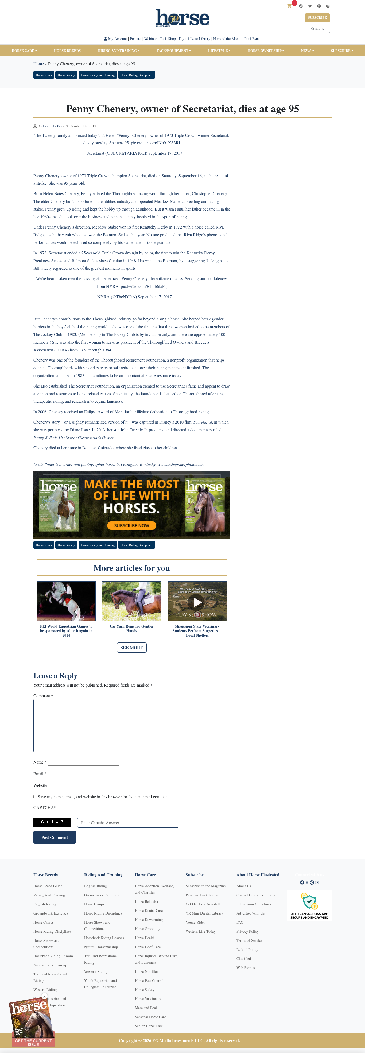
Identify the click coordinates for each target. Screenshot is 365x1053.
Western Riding (45, 989)
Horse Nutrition (147, 971)
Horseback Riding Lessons (53, 955)
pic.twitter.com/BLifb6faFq (144, 286)
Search (319, 29)
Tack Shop (168, 38)
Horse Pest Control (149, 980)
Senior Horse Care (149, 1025)
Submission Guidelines (253, 904)
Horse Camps (43, 922)
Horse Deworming (149, 919)
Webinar (150, 38)
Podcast (135, 38)
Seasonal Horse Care (150, 1016)
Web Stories (245, 967)
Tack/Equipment (172, 50)
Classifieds (244, 958)
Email (39, 773)
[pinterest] (319, 6)
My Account (117, 38)
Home (38, 63)
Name (40, 762)
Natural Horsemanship (50, 964)
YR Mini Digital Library (204, 913)
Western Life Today (201, 931)
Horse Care (23, 50)
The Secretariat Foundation (91, 386)
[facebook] (301, 6)
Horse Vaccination (148, 998)
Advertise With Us (250, 913)
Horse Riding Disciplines (137, 75)
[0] (289, 6)
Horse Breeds (67, 50)
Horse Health (145, 937)
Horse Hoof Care (148, 946)
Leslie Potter (52, 126)
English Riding (44, 904)
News (306, 50)
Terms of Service (249, 940)
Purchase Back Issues (202, 894)
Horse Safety (144, 989)
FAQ (239, 922)
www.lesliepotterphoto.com (181, 464)
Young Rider (195, 922)
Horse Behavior (146, 901)
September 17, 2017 (165, 153)
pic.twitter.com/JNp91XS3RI (155, 142)
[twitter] (310, 6)
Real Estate (252, 38)
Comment (43, 695)
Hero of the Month (227, 38)
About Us (243, 885)
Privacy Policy (247, 931)
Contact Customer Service (256, 894)
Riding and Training (117, 50)
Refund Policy (247, 949)
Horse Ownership (265, 50)
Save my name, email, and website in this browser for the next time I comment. (104, 796)
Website (40, 785)
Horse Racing (66, 75)
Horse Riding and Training (98, 75)
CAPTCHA (44, 807)
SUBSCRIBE (341, 50)
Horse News (44, 75)
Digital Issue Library (194, 38)
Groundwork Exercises (50, 913)
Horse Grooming (147, 928)
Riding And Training (49, 894)
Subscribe (317, 17)
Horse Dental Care (149, 910)
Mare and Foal (146, 1007)
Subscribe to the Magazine (206, 885)
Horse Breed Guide (47, 885)
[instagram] (327, 6)
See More (132, 647)
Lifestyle (218, 50)
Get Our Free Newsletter (204, 904)
